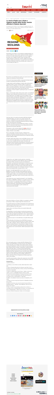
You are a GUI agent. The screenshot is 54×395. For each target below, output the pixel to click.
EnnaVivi (12, 30)
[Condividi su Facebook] (11, 51)
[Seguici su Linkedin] (42, 4)
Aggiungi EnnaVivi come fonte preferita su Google (20, 309)
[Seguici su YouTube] (45, 5)
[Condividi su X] (15, 51)
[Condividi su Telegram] (14, 51)
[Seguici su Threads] (40, 5)
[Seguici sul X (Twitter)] (41, 5)
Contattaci (13, 375)
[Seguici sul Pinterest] (42, 5)
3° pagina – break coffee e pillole (14, 18)
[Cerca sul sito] (8, 4)
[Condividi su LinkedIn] (17, 51)
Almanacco (44, 12)
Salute (13, 12)
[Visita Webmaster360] (41, 381)
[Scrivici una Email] (46, 5)
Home (8, 18)
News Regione (23, 12)
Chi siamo (13, 376)
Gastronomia (36, 12)
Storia (8, 12)
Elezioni (30, 12)
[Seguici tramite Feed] (46, 6)
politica (25, 128)
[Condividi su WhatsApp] (12, 51)
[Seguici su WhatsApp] (44, 5)
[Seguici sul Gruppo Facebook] (45, 4)
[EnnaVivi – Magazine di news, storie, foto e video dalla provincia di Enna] (27, 6)
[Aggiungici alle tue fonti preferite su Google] (41, 4)
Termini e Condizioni (13, 380)
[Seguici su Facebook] (44, 4)
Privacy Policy (13, 379)
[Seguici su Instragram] (46, 4)
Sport (18, 12)
